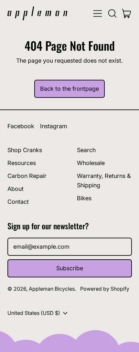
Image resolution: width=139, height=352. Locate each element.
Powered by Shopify (104, 288)
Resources (21, 163)
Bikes (84, 198)
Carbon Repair (27, 175)
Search (86, 150)
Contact (18, 201)
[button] (112, 13)
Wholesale (91, 163)
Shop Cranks (24, 150)
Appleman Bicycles (52, 288)
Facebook (20, 126)
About (15, 188)
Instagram (53, 126)
